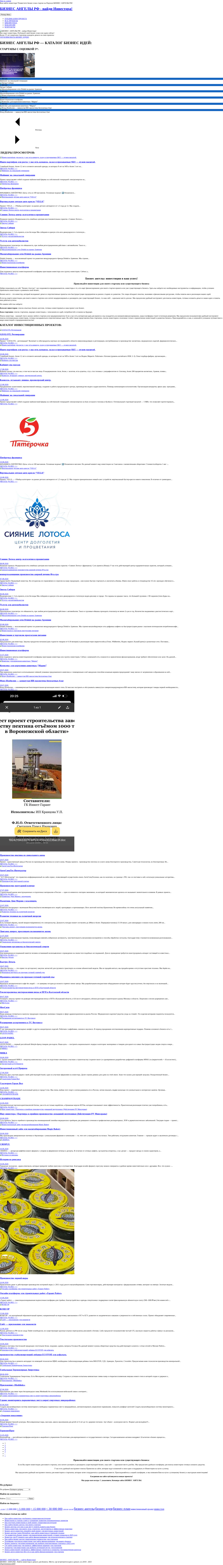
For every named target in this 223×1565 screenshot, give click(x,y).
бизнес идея (103, 1509)
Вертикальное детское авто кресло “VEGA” (22, 201)
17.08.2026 (4, 369)
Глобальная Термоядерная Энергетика (19, 1370)
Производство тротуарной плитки (17, 885)
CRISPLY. (5, 1144)
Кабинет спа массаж (10, 365)
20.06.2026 (4, 1118)
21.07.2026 (4, 936)
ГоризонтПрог (7, 1430)
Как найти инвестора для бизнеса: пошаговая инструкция (28, 1518)
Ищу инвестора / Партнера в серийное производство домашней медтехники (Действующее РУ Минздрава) (53, 1114)
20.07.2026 (4, 951)
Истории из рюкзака (10, 1159)
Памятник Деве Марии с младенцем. (18, 901)
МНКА (3, 1053)
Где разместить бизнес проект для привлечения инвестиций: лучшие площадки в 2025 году (41, 1535)
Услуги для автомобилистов (14, 241)
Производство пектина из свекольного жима (22, 855)
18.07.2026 (4, 966)
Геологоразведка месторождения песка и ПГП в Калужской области (34, 992)
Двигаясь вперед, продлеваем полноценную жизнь (25, 931)
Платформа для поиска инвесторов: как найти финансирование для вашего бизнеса (38, 1541)
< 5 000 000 (23, 1508)
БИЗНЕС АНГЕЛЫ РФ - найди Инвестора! (36, 9)
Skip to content (5, 1)
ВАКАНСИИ (10, 25)
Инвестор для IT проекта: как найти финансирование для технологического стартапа (38, 1537)
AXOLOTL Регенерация (12, 334)
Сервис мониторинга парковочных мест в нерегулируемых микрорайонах (37, 1400)
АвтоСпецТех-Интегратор (13, 870)
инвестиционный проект (142, 1509)
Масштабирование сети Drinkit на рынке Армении (25, 254)
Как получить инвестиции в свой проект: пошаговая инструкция (30, 1523)
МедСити (4, 1007)
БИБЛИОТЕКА (11, 23)
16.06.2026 (4, 1149)
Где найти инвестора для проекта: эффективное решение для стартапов (33, 1545)
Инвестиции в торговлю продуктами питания (23, 635)
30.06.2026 (4, 1057)
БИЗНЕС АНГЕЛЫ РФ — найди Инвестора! (18, 1560)
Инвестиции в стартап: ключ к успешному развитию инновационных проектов (36, 1520)
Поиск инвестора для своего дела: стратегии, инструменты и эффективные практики (38, 1529)
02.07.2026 (4, 1042)
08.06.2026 (4, 1374)
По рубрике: (5, 1489)
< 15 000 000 (38, 1508)
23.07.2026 (4, 905)
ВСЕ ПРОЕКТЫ (11, 21)
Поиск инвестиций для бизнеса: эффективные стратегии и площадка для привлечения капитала (43, 1550)
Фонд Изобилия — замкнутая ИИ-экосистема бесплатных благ (32, 681)
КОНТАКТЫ (10, 27)
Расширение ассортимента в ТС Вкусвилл (21, 1022)
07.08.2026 (4, 579)
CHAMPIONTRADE (10, 1098)
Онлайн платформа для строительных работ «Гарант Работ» (31, 1293)
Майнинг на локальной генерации (17, 175)
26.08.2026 (4, 339)
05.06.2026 (4, 1405)
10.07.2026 (4, 981)
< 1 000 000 (10, 1509)
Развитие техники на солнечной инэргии (20, 916)
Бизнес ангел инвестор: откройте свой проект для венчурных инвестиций (34, 1531)
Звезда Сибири (7, 227)
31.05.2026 (4, 1435)
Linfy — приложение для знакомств (18, 1324)
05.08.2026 (4, 624)
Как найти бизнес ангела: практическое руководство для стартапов (31, 1539)
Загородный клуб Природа (13, 1068)
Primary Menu (5, 15)
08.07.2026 (4, 1012)
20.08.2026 (4, 354)
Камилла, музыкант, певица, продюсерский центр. (25, 380)
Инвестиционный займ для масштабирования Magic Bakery (30, 1129)
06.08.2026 (4, 594)
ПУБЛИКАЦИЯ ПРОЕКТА (16, 19)
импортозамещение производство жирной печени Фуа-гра (29, 574)
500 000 (71, 1509)
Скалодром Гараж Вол (11, 1083)
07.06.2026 (4, 1389)
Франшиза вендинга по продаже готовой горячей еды (27, 977)
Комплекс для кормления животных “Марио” (23, 665)
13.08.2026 (4, 400)
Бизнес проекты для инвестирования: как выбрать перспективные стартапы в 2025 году (40, 1543)
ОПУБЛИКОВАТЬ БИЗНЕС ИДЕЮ (14, 37)
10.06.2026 (4, 1344)
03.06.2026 (4, 1420)
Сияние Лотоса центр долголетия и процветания (24, 214)
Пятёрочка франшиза (11, 188)
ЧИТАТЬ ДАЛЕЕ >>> (8, 169)
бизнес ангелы (84, 1509)
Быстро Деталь (7, 962)
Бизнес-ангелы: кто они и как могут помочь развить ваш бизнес (30, 1527)
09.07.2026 (4, 997)
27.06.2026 (4, 1073)
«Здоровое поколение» (11, 1415)
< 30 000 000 (54, 1509)
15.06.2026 (4, 1298)
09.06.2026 (4, 1359)
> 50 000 (2, 1509)
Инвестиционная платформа (14, 267)
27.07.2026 (4, 890)
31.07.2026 (4, 655)
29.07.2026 (4, 670)
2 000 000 (65, 1509)
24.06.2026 (4, 1088)
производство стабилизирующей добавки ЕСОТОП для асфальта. (33, 1354)
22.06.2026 (4, 1103)
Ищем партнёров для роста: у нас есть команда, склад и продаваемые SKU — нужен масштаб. (47, 162)
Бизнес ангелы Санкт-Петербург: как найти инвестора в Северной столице (34, 1533)
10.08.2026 (4, 462)
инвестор (159, 1508)
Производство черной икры (14, 1278)
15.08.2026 (4, 385)
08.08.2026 (4, 564)
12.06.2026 (4, 1329)
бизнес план (121, 1509)
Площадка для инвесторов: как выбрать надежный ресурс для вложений (33, 1548)
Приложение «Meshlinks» (12, 1385)
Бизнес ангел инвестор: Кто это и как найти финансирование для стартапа (34, 1552)
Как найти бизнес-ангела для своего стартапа (23, 1525)
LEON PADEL (7, 1038)
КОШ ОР (5, 1309)
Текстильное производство (13, 1339)
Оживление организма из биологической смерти (24, 946)
